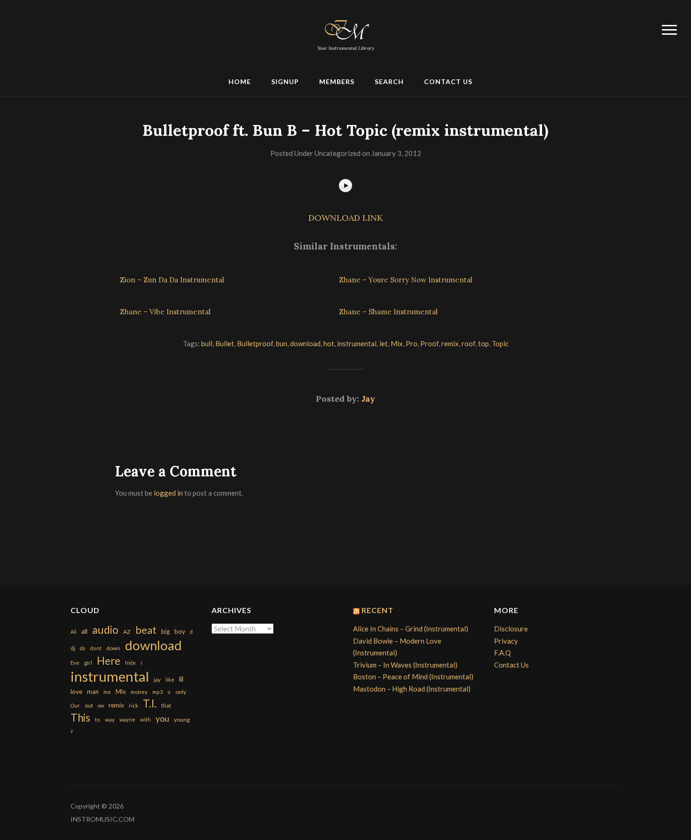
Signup (285, 82)
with (145, 719)
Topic (500, 343)
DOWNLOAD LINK (345, 217)
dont (96, 648)
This (80, 717)
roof (468, 343)
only (180, 691)
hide (130, 663)
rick (133, 705)
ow (101, 705)
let (383, 343)
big (165, 631)
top (483, 343)
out (89, 705)
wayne (127, 719)
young (182, 719)
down (113, 648)
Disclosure (511, 628)
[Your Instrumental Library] (345, 28)
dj (73, 648)
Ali (74, 632)
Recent (377, 610)
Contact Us (448, 82)
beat (146, 630)
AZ (127, 631)
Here (108, 660)
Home (239, 82)
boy (179, 631)
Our (75, 705)
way (110, 719)
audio (105, 629)
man (93, 691)
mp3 (157, 692)
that (166, 705)
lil (181, 679)
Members (336, 82)
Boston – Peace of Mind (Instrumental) (413, 676)
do (82, 648)
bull (206, 343)
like (169, 680)
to (97, 719)
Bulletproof (255, 343)
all (84, 631)
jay (157, 680)
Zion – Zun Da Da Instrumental (172, 279)
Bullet (224, 343)
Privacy (506, 641)
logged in (168, 493)
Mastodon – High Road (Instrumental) (412, 688)
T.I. (150, 703)
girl (88, 663)
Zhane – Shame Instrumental (388, 311)
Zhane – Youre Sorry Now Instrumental (405, 279)
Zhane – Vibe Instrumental (165, 311)
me (107, 692)
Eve (75, 663)
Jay (368, 398)
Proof (429, 343)
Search (389, 82)
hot (328, 343)
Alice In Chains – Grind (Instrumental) (410, 628)
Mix (397, 343)
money (139, 692)
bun (281, 343)
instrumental (357, 343)
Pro (411, 343)
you (162, 718)
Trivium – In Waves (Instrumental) (405, 665)
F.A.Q (502, 652)
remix (450, 343)
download (305, 343)
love (76, 691)
